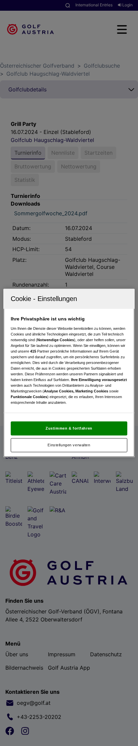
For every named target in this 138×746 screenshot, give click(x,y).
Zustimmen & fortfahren (69, 428)
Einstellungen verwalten (69, 445)
